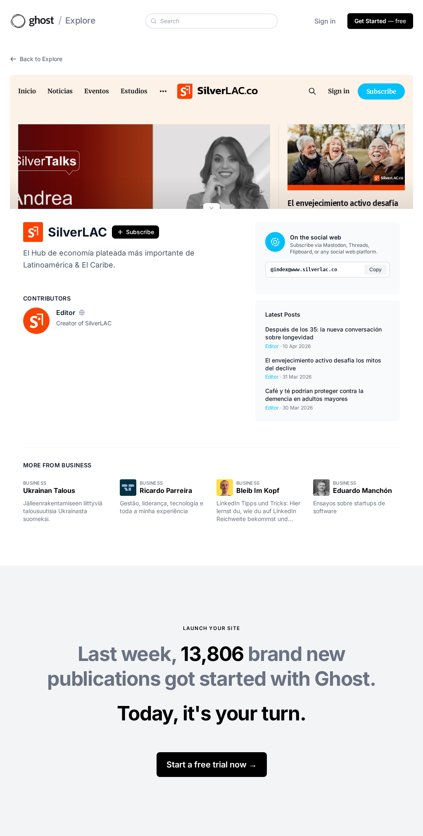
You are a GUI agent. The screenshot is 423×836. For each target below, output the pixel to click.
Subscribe (140, 231)
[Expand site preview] (211, 209)
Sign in (325, 21)
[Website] (81, 312)
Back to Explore (41, 58)
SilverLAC (77, 232)
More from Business (57, 465)
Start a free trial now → (211, 765)
